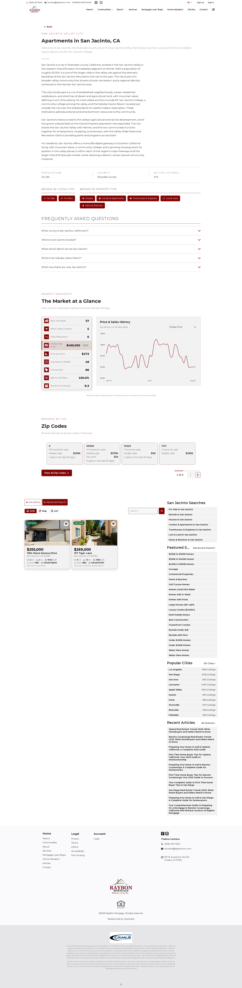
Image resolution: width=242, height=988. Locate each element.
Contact (204, 9)
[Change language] (189, 2)
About (120, 9)
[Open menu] (213, 9)
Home (47, 833)
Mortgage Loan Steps (152, 9)
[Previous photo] (28, 533)
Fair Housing (78, 855)
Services (133, 9)
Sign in (211, 2)
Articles (191, 9)
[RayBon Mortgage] (121, 886)
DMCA (74, 847)
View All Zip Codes (55, 473)
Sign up (200, 2)
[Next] (198, 475)
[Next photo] (67, 533)
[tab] (31, 511)
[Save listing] (66, 523)
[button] (67, 345)
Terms (74, 842)
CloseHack (129, 919)
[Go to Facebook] (96, 2)
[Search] (162, 511)
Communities (104, 9)
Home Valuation (175, 9)
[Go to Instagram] (101, 2)
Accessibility (77, 851)
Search (89, 9)
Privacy (75, 838)
